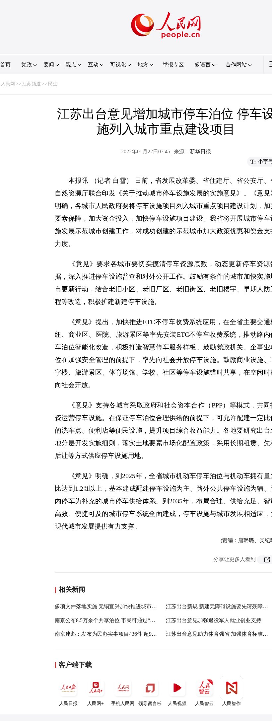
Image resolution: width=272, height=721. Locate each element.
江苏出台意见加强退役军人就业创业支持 (213, 620)
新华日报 (200, 151)
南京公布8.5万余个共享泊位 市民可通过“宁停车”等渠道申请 (125, 620)
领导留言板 (150, 703)
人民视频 (177, 703)
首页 (5, 64)
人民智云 (204, 703)
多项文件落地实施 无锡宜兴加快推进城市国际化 (111, 606)
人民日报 (68, 703)
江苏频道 (31, 83)
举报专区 (173, 64)
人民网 (8, 83)
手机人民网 (122, 703)
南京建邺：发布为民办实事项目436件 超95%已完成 (114, 634)
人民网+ (95, 703)
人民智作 (231, 703)
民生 (52, 83)
